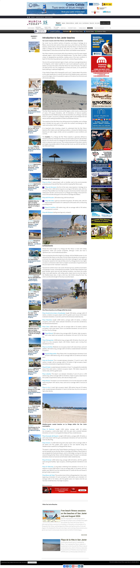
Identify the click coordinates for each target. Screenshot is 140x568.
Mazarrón (92, 23)
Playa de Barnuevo (50, 187)
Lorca (80, 23)
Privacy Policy (121, 562)
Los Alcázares (85, 23)
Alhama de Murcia (70, 23)
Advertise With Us (135, 562)
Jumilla (76, 23)
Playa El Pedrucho (47, 466)
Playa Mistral (49, 333)
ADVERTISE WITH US (40, 17)
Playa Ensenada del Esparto (50, 436)
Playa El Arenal (46, 460)
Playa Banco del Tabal (48, 475)
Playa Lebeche (46, 374)
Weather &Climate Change (39, 28)
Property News (72, 28)
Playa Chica (45, 326)
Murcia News (31, 28)
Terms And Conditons (113, 562)
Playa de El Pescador (48, 197)
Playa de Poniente (47, 360)
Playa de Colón (49, 200)
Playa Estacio (46, 443)
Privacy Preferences (32, 562)
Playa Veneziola (47, 320)
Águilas (63, 23)
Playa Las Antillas (47, 347)
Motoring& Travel (56, 28)
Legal (126, 562)
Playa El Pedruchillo (50, 353)
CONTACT (33, 17)
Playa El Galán (46, 367)
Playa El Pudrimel (48, 429)
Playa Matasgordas (47, 340)
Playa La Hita (46, 182)
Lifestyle (63, 28)
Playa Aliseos (46, 380)
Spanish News (82, 28)
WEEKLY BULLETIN (48, 17)
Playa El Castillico (50, 207)
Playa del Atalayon (47, 212)
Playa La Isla (46, 387)
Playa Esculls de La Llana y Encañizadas (53, 313)
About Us (129, 562)
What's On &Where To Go (48, 28)
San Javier (97, 23)
